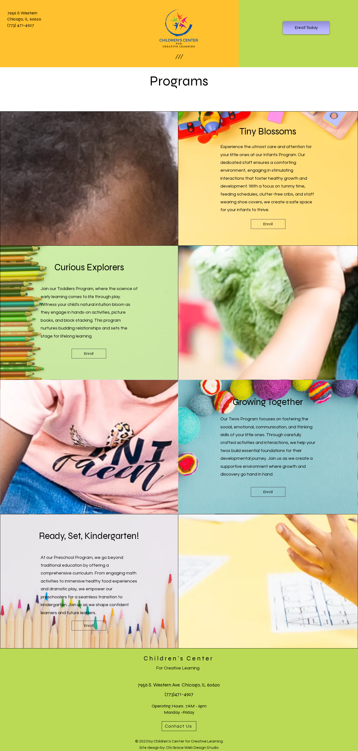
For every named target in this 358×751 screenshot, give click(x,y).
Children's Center (179, 658)
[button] (179, 56)
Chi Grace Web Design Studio (192, 748)
